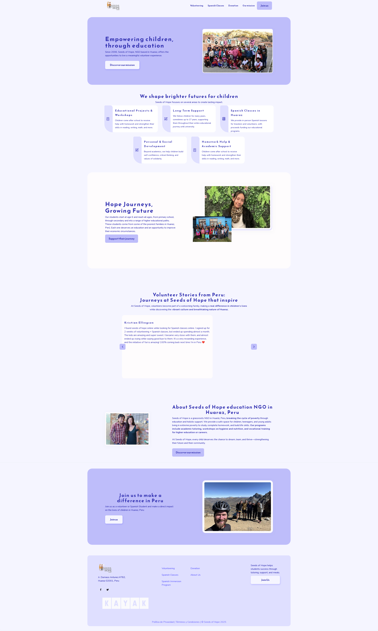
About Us (195, 575)
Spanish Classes (216, 5)
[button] (125, 347)
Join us (264, 6)
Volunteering (196, 5)
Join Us (265, 580)
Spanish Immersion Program (171, 583)
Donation (233, 5)
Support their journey (122, 239)
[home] (112, 5)
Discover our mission (122, 65)
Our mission (249, 5)
